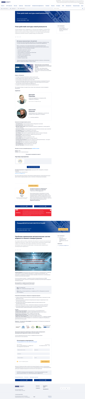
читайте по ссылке (35, 148)
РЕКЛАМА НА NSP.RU (33, 185)
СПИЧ (63, 5)
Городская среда (76, 5)
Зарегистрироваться (63, 229)
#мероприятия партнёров (34, 377)
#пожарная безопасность (19, 377)
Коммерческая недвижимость (38, 5)
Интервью (58, 5)
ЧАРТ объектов (9, 5)
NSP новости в (23, 206)
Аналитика (21, 5)
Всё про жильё (27, 5)
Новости (2, 5)
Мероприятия (68, 5)
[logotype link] (6, 2)
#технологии (26, 377)
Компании (47, 5)
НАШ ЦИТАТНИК (58, 0)
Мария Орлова (81, 3)
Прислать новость (22, 8)
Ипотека (15, 5)
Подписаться (13, 8)
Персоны (53, 5)
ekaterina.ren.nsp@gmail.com (20, 173)
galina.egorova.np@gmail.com (64, 245)
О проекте (38, 388)
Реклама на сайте (45, 386)
